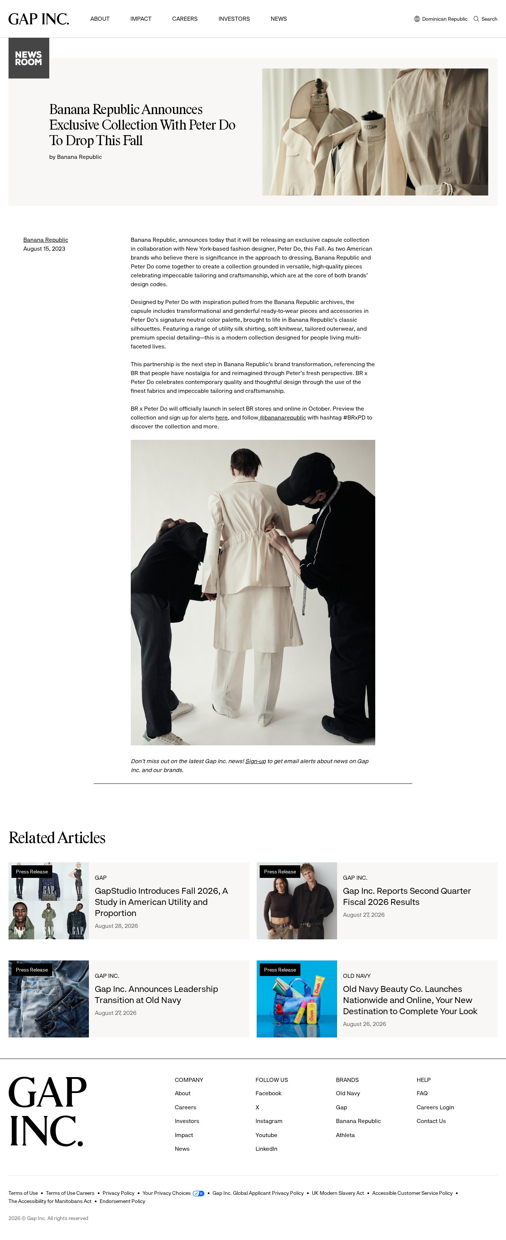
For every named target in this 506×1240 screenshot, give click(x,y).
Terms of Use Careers (70, 1193)
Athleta (345, 1135)
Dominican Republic (440, 19)
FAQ (422, 1093)
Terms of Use (23, 1193)
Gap (101, 877)
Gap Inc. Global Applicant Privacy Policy (258, 1193)
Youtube (266, 1135)
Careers (185, 18)
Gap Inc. (355, 877)
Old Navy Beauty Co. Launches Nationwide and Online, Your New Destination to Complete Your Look (410, 1000)
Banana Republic (45, 239)
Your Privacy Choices (167, 1193)
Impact (141, 18)
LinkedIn (266, 1148)
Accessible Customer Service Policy (412, 1193)
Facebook (269, 1093)
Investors (234, 18)
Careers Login (435, 1107)
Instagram (269, 1120)
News (279, 18)
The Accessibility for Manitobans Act (50, 1201)
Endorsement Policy (122, 1201)
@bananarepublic (282, 417)
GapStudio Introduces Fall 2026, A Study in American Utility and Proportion (161, 902)
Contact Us (431, 1120)
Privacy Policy (118, 1193)
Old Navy (357, 975)
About (100, 18)
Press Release (32, 872)
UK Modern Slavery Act (338, 1193)
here (222, 417)
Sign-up (255, 761)
